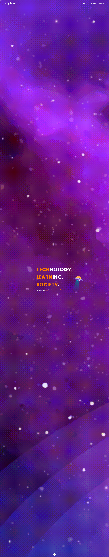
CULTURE (101, 3)
